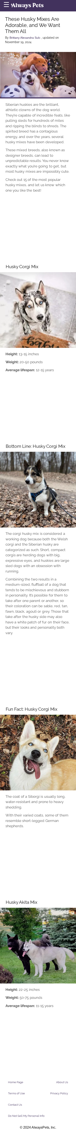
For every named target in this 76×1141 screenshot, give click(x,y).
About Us (62, 1082)
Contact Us (15, 1104)
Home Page (15, 1082)
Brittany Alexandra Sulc (25, 37)
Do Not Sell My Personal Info (26, 1115)
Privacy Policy (59, 1093)
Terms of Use (16, 1093)
